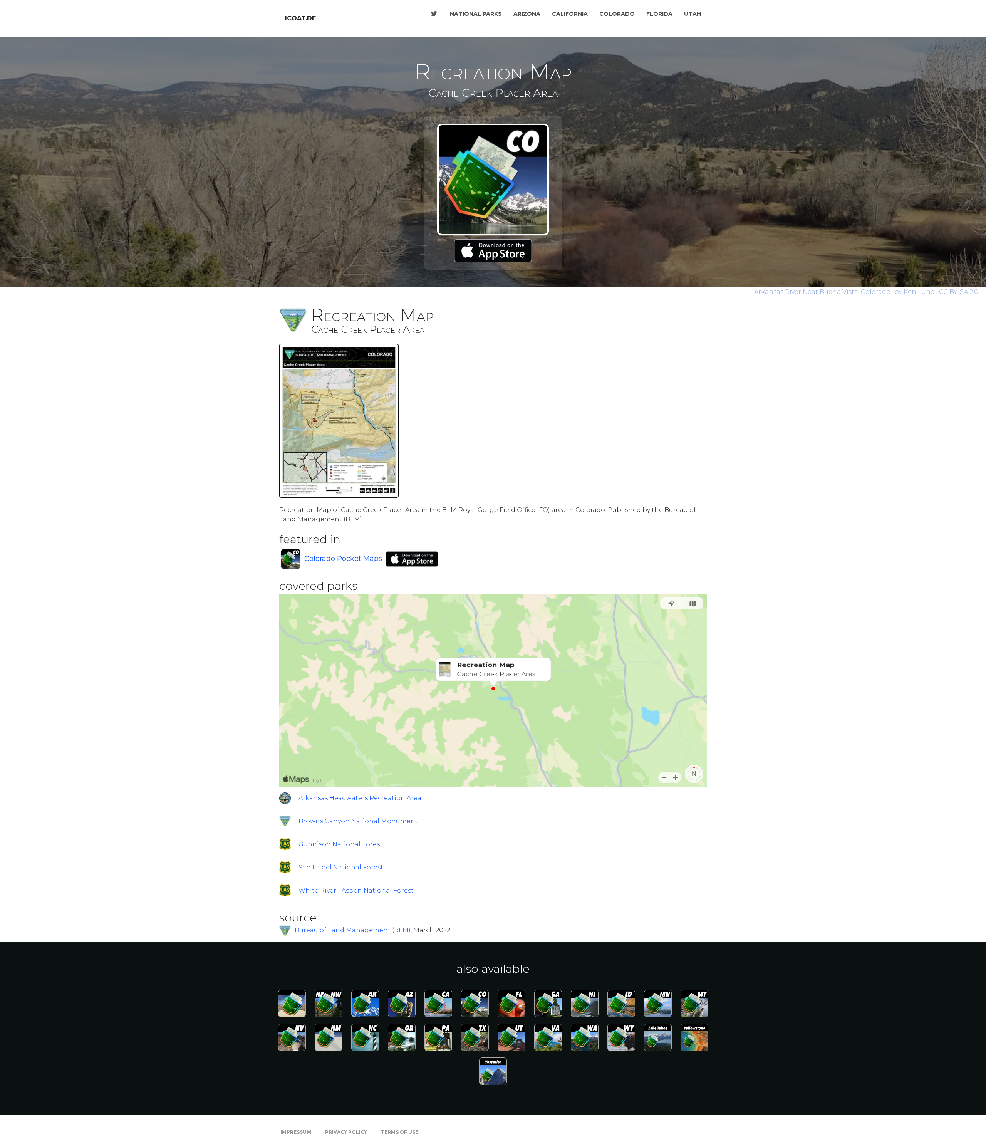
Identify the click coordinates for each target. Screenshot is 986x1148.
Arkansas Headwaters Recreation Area (359, 798)
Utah (692, 13)
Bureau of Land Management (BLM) (353, 930)
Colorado (617, 13)
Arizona (526, 13)
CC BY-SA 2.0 (958, 291)
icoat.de (300, 18)
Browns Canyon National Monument (358, 821)
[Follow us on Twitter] (434, 14)
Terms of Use (399, 1132)
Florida (659, 13)
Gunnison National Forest (340, 844)
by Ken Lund (844, 291)
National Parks (476, 13)
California (570, 13)
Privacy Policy (346, 1132)
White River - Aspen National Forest (356, 890)
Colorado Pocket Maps (343, 558)
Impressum (295, 1132)
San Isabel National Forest (340, 867)
